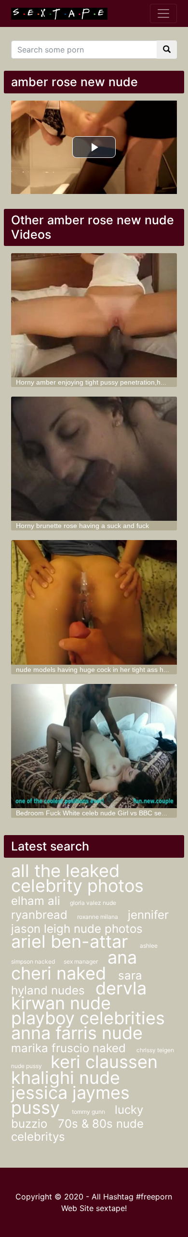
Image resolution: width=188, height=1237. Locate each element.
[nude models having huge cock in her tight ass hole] (94, 602)
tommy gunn (88, 1111)
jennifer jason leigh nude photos (90, 922)
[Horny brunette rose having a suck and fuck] (94, 459)
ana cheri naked (74, 965)
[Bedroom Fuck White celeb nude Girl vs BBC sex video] (94, 746)
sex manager (81, 961)
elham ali (35, 901)
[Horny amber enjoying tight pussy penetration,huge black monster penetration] (94, 315)
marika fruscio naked (70, 1048)
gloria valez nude (93, 902)
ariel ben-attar (72, 941)
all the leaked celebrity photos (77, 878)
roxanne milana (97, 916)
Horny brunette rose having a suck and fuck (82, 525)
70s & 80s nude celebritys (77, 1130)
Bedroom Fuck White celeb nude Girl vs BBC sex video (99, 813)
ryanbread (39, 915)
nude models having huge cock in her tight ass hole (94, 669)
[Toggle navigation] (163, 13)
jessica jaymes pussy (70, 1100)
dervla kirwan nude (79, 996)
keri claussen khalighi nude (84, 1069)
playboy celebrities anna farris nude (88, 1025)
